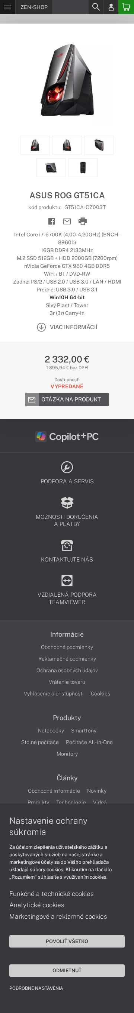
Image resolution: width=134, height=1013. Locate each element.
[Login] (110, 7)
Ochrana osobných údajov (67, 670)
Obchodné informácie (54, 791)
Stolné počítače (40, 742)
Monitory (67, 754)
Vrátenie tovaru (67, 682)
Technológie (71, 802)
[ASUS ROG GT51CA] (67, 80)
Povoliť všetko (67, 941)
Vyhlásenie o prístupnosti (54, 694)
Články (67, 778)
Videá (100, 802)
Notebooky (51, 731)
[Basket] (126, 7)
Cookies (100, 694)
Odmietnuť (67, 970)
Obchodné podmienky (67, 647)
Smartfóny (83, 731)
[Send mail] (67, 221)
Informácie (67, 634)
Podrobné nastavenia (36, 988)
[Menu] (7, 7)
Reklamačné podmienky (67, 659)
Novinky (96, 791)
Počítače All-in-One (89, 742)
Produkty (67, 717)
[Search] (95, 7)
